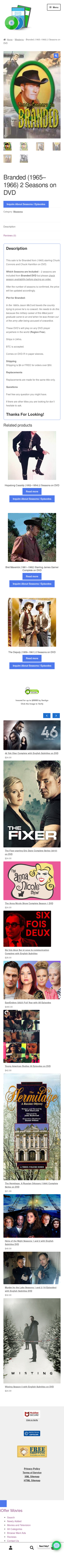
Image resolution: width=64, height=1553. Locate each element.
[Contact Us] (56, 1545)
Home (10, 39)
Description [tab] (9, 226)
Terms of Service (32, 1472)
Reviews (11, 1537)
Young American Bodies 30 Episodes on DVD (28, 1066)
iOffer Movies (11, 1510)
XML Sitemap (32, 1476)
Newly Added (14, 1521)
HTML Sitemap (32, 1480)
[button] (56, 55)
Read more (32, 491)
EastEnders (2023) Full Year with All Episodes (28, 1002)
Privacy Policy (32, 1468)
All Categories (14, 1529)
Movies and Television (19, 1525)
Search (32, 1548)
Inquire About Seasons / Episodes (26, 204)
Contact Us (13, 1540)
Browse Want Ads (16, 1533)
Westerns (19, 39)
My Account (10, 1548)
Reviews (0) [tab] (9, 235)
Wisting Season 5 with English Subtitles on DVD (29, 1386)
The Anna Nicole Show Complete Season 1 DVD (29, 903)
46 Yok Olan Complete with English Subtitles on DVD (31, 753)
